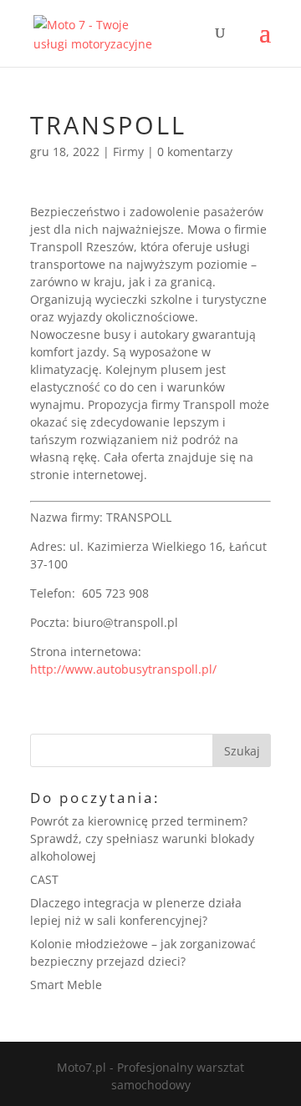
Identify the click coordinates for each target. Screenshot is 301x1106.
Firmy (128, 151)
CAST (44, 879)
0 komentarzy (194, 151)
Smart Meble (66, 984)
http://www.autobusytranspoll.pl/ (123, 669)
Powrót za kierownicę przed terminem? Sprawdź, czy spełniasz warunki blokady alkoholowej (142, 838)
